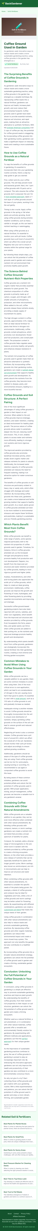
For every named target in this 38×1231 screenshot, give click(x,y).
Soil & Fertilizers (13, 11)
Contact (16, 1213)
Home (3, 11)
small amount (21, 699)
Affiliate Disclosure (19, 1216)
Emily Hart (25, 64)
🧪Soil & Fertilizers (11, 64)
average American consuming (18, 128)
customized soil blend (12, 910)
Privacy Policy (25, 1213)
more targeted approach (14, 197)
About (10, 1213)
